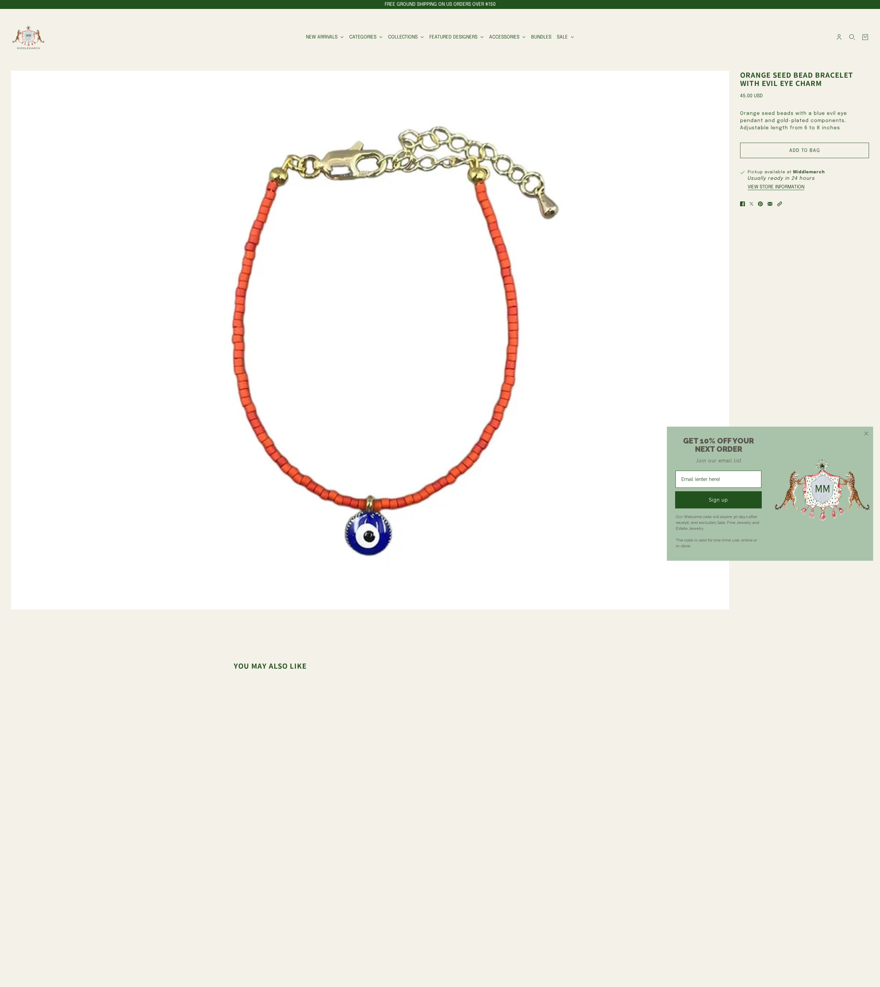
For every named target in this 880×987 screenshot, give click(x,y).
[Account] (839, 37)
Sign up (718, 500)
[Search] (852, 37)
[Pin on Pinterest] (760, 204)
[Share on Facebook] (742, 204)
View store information (776, 187)
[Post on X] (751, 204)
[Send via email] (770, 204)
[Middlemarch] (28, 37)
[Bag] (865, 37)
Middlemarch (809, 172)
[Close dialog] (866, 433)
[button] (779, 204)
